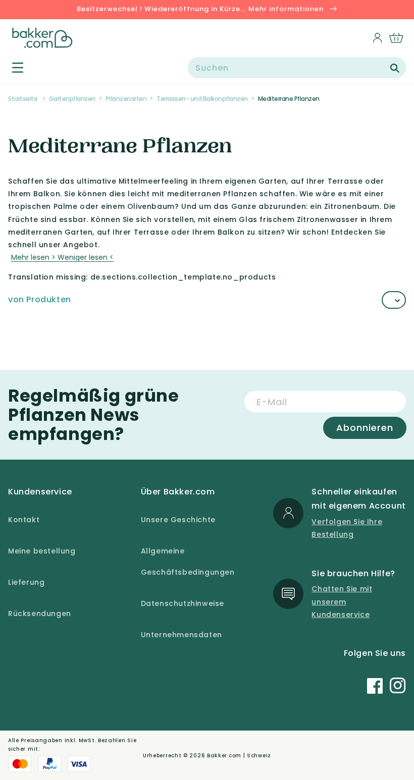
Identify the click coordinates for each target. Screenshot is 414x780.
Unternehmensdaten (181, 635)
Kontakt (23, 520)
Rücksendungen (39, 613)
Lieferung (26, 582)
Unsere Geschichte (178, 520)
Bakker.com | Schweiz (239, 755)
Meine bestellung (42, 551)
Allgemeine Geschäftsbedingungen (188, 561)
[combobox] (297, 67)
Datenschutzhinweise (182, 603)
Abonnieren (364, 427)
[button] (12, 67)
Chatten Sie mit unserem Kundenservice (342, 601)
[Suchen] (395, 68)
